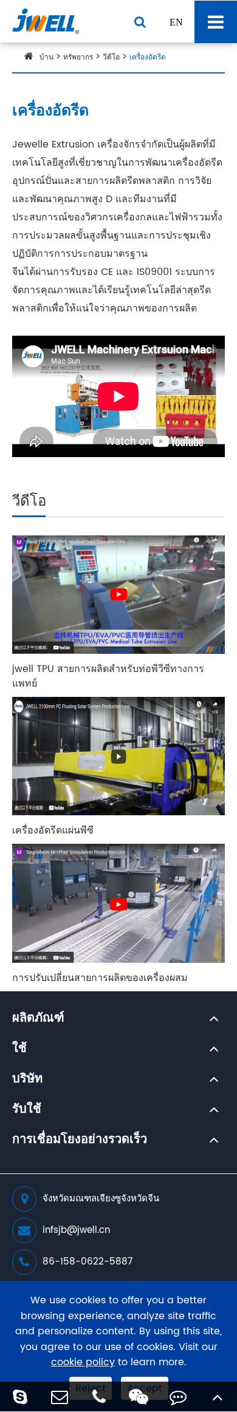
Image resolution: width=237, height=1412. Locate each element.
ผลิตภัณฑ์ (38, 1019)
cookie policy (83, 1362)
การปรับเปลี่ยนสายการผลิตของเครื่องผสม (100, 978)
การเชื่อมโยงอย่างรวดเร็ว (79, 1140)
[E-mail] (59, 1396)
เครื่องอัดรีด (147, 57)
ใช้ (19, 1049)
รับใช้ (26, 1110)
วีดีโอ (111, 57)
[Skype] (20, 1396)
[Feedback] (177, 1396)
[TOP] (217, 1396)
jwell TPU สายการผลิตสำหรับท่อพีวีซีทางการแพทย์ (108, 676)
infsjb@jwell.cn (76, 1230)
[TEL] (98, 1396)
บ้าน (46, 57)
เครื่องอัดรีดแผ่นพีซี (53, 830)
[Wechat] (138, 1396)
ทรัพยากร (78, 57)
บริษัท (27, 1079)
